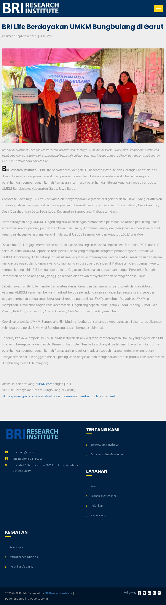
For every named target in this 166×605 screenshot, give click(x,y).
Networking (98, 515)
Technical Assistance (104, 496)
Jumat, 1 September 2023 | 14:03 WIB (28, 36)
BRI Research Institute (105, 444)
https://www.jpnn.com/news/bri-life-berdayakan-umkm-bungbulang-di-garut (58, 396)
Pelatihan (97, 505)
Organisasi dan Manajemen (107, 454)
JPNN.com (45, 384)
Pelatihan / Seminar (22, 566)
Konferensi (16, 547)
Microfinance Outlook (24, 557)
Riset (94, 486)
